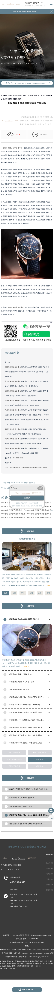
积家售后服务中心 (35, 3)
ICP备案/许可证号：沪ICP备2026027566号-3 (27, 942)
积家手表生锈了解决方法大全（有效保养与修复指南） (29, 735)
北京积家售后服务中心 (13, 367)
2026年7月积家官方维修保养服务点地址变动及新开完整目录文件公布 (26, 514)
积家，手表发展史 (39, 752)
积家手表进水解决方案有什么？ (21, 674)
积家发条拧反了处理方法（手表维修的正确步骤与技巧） (30, 743)
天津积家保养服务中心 (16, 307)
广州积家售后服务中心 (13, 410)
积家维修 (39, 766)
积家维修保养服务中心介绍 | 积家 (21, 682)
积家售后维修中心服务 (17, 95)
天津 (42, 95)
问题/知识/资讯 (33, 95)
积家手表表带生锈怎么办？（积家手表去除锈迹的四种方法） (31, 712)
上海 (14, 593)
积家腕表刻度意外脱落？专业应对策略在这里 (25, 727)
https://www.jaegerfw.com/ (39, 957)
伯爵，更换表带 (14, 766)
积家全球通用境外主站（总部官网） (13, 949)
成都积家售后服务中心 (13, 448)
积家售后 (39, 759)
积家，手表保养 (14, 752)
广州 (22, 593)
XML (27, 946)
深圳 (31, 593)
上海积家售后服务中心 (13, 391)
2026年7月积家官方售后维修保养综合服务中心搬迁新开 (21, 517)
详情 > (49, 585)
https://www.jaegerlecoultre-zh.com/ (36, 953)
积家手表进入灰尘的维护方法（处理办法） (25, 705)
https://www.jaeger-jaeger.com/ (38, 949)
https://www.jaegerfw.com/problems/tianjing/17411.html (26, 467)
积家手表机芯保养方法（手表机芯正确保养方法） (27, 697)
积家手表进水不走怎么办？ (19, 689)
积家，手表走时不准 (14, 759)
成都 (48, 593)
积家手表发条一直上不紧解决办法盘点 (21, 483)
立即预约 (27, 498)
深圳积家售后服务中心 (13, 429)
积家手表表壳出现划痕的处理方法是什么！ (25, 619)
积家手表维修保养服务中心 (12, 148)
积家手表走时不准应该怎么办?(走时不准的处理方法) (28, 720)
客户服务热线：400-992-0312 (27, 939)
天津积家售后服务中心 (13, 439)
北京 (5, 593)
